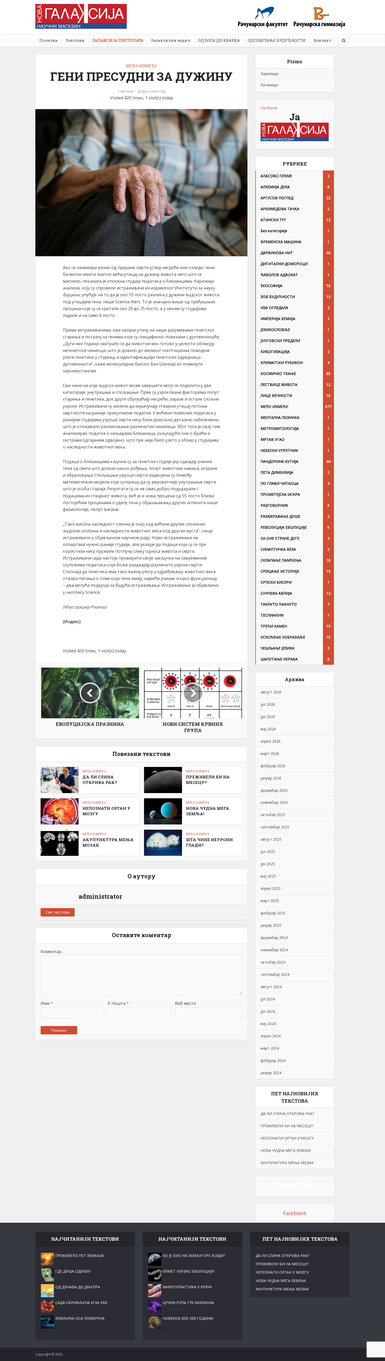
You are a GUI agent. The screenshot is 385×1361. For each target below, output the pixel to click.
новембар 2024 (274, 949)
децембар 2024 (274, 937)
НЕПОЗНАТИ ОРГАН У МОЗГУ (287, 1138)
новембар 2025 (274, 802)
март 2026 (270, 753)
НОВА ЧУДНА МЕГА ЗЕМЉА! (286, 1150)
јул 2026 (268, 704)
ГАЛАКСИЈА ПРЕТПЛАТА (117, 40)
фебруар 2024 (273, 1060)
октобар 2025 (273, 814)
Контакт (322, 40)
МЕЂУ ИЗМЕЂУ (141, 66)
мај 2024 (268, 1023)
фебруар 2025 (273, 912)
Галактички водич (170, 40)
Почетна (48, 40)
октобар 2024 (273, 962)
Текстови (75, 40)
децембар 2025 (274, 790)
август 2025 (271, 839)
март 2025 (270, 900)
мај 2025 (268, 876)
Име (47, 1003)
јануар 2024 (271, 1072)
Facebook (269, 107)
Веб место (185, 1003)
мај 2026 (268, 728)
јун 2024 (268, 1011)
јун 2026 (268, 716)
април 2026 (270, 741)
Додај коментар (151, 91)
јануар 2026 (271, 778)
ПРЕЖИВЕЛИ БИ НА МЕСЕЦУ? (287, 1125)
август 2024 (271, 986)
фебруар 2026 (273, 765)
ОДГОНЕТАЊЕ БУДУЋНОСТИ (277, 40)
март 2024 (270, 1048)
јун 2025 (268, 863)
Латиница (269, 84)
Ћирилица (269, 73)
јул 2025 (268, 851)
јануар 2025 (271, 925)
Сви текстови (58, 912)
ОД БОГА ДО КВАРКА (219, 40)
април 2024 (270, 1035)
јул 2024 (268, 998)
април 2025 (270, 888)
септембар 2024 (275, 974)
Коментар (51, 951)
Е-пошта (118, 1003)
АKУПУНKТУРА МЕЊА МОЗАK (287, 1162)
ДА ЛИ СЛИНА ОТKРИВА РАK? (99, 779)
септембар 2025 (275, 826)
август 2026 (271, 692)
